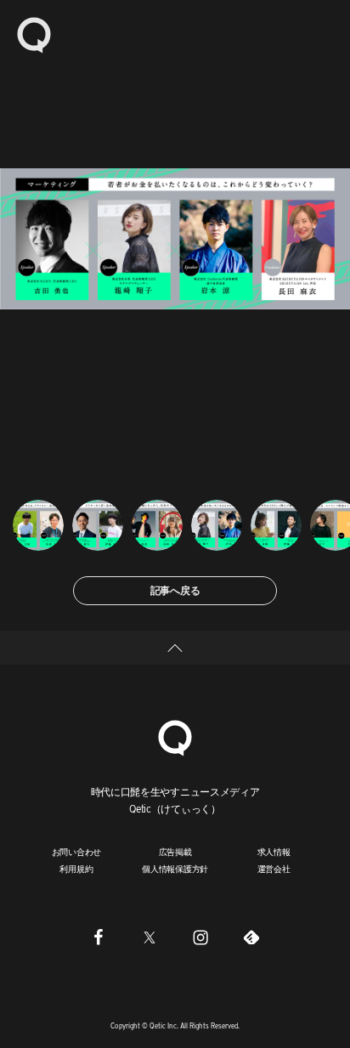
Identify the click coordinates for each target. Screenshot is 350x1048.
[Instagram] (200, 937)
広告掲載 (175, 852)
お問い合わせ (77, 852)
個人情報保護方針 (175, 869)
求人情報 (274, 852)
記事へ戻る (175, 590)
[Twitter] (149, 937)
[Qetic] (34, 34)
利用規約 (76, 869)
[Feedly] (251, 937)
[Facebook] (98, 937)
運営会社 (274, 869)
